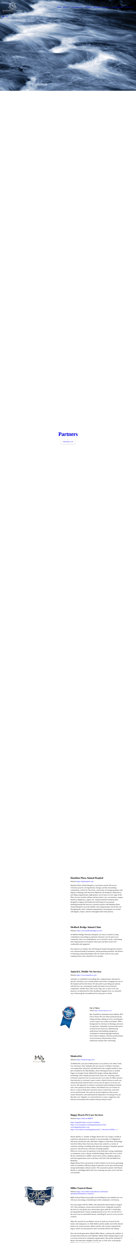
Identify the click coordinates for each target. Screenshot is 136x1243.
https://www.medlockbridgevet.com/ (89, 931)
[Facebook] (3, 16)
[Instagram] (7, 16)
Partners (96, 7)
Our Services (76, 7)
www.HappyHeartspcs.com (79, 1127)
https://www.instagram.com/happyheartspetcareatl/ (88, 1125)
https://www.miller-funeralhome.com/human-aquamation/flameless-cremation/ (89, 1193)
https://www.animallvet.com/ (87, 975)
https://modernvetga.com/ (86, 1060)
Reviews (88, 7)
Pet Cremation (117, 7)
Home (59, 7)
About (65, 7)
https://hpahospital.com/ (85, 881)
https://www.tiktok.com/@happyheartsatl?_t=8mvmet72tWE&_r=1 (94, 1129)
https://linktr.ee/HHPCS (85, 1118)
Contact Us (129, 7)
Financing (106, 7)
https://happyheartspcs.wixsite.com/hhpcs (85, 1122)
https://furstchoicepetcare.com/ (103, 1010)
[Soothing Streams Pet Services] (12, 7)
